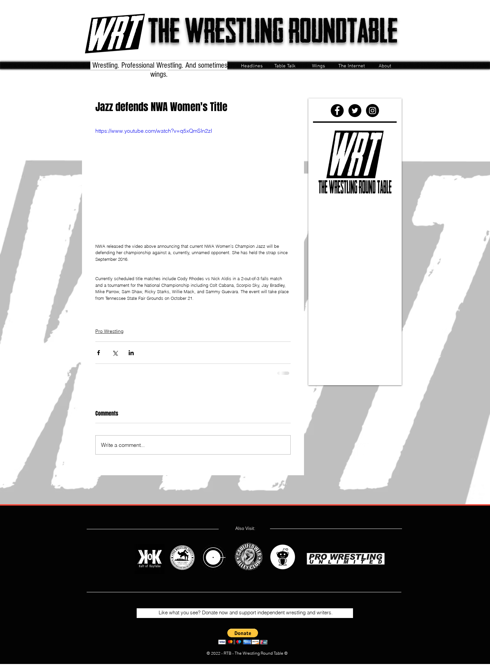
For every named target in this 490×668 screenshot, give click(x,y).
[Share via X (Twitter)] (115, 353)
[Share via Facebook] (98, 353)
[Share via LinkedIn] (131, 353)
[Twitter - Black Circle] (354, 110)
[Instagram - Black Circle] (372, 110)
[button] (242, 636)
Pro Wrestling (109, 331)
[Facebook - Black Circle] (337, 110)
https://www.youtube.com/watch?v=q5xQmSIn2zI (153, 130)
